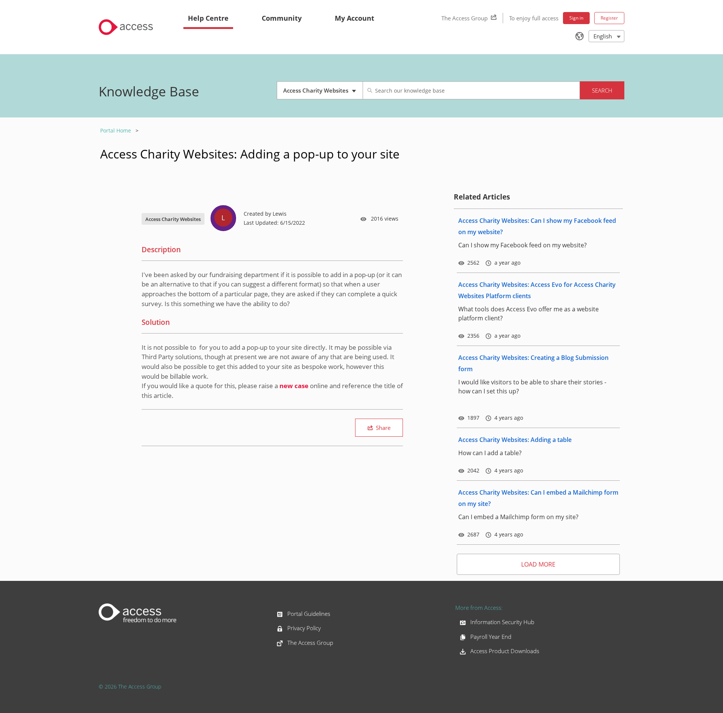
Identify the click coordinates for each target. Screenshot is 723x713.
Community (282, 18)
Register (609, 18)
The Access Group (464, 18)
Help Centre (208, 18)
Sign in (576, 18)
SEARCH (602, 90)
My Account (354, 18)
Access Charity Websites (317, 93)
